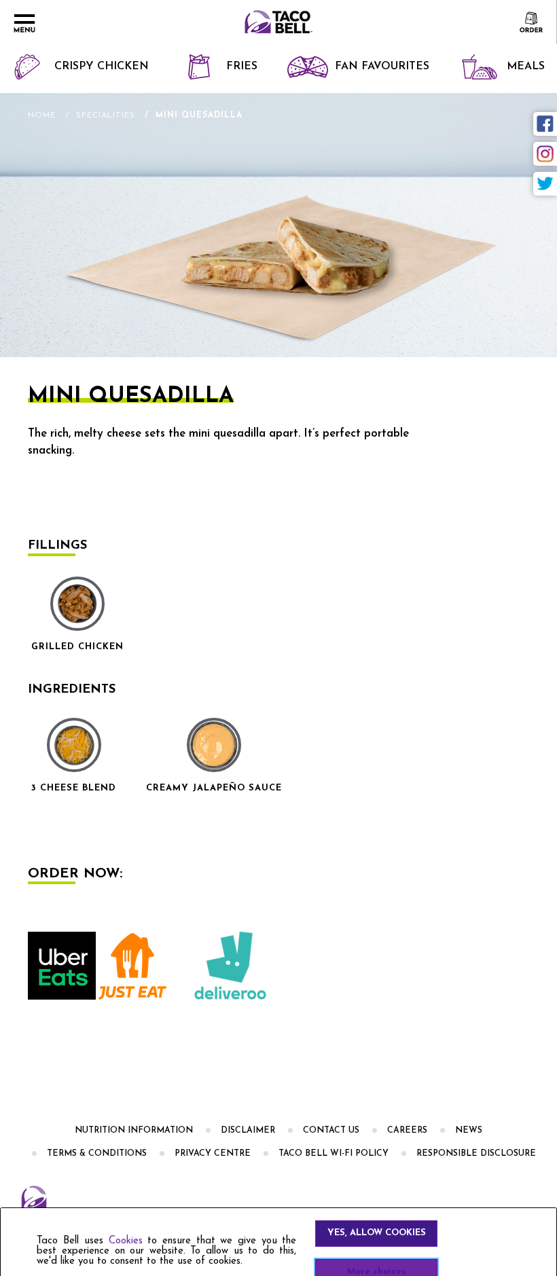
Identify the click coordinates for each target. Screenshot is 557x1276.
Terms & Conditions (97, 1154)
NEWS (468, 1131)
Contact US (331, 1131)
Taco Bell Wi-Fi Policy (333, 1154)
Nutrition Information (134, 1131)
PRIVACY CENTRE (213, 1154)
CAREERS (407, 1131)
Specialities (105, 115)
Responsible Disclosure (476, 1154)
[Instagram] (545, 154)
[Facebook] (545, 124)
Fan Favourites (382, 66)
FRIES (241, 66)
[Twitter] (545, 184)
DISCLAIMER (248, 1131)
